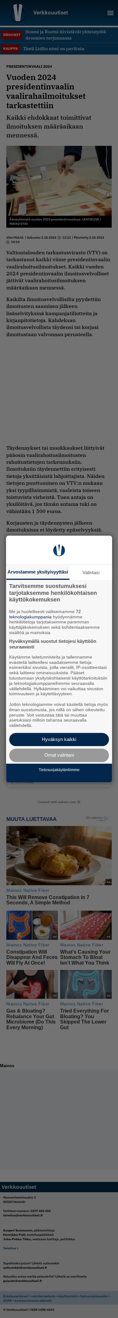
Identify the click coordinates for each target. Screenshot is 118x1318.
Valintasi (90, 572)
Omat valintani (59, 755)
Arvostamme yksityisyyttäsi (38, 571)
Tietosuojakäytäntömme (59, 770)
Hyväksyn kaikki (59, 739)
